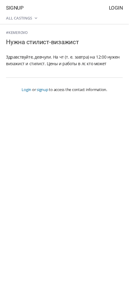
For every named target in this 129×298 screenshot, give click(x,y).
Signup (14, 8)
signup (42, 89)
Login (116, 8)
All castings (19, 18)
